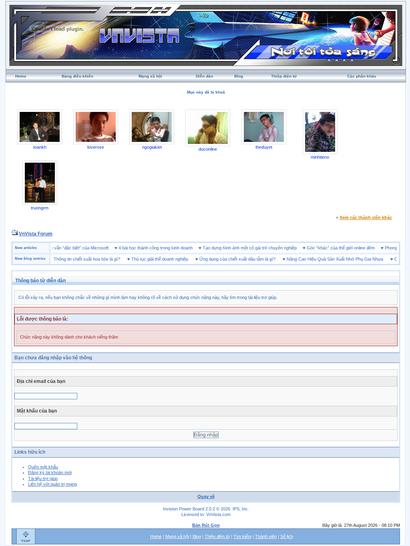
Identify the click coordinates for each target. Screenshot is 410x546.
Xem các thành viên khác (366, 217)
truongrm (39, 207)
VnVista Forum (35, 234)
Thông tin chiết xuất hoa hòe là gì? (78, 259)
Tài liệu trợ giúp (43, 478)
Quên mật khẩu (43, 466)
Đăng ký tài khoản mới (50, 472)
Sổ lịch (286, 536)
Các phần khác (361, 76)
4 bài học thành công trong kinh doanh (164, 247)
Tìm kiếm (242, 536)
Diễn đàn (204, 76)
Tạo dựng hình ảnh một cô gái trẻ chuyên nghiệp (258, 247)
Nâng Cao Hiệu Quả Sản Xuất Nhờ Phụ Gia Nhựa (326, 259)
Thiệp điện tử (284, 76)
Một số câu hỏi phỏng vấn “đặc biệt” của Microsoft (68, 247)
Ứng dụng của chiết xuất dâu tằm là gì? (229, 259)
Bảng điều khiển (77, 76)
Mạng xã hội (150, 76)
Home (20, 76)
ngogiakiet (152, 147)
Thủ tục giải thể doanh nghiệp (151, 259)
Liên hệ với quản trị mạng (52, 484)
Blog (238, 76)
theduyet (263, 147)
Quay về (206, 496)
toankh (39, 147)
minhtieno (320, 157)
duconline (208, 149)
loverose (95, 147)
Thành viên (266, 536)
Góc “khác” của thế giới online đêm (350, 247)
